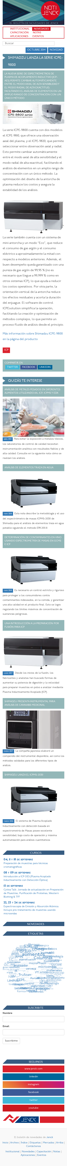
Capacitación (19, 32)
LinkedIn (45, 367)
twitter (33, 1100)
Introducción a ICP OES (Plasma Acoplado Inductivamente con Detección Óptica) (27, 876)
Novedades (41, 29)
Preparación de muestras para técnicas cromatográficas (26, 863)
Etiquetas (35, 1142)
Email (6, 1026)
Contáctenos (33, 1146)
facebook (33, 1092)
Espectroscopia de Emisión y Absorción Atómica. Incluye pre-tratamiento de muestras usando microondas (31, 908)
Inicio (5, 1142)
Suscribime (11, 1041)
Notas (37, 32)
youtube (33, 1108)
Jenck (49, 1137)
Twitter (12, 367)
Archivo (14, 1142)
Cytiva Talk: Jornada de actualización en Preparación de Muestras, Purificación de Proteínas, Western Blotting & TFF (33, 891)
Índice (24, 1142)
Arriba (59, 1142)
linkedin (33, 1076)
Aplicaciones (19, 36)
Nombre (7, 1013)
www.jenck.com (33, 1068)
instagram (33, 1084)
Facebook (28, 367)
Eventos (38, 36)
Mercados (48, 1142)
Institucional (20, 29)
